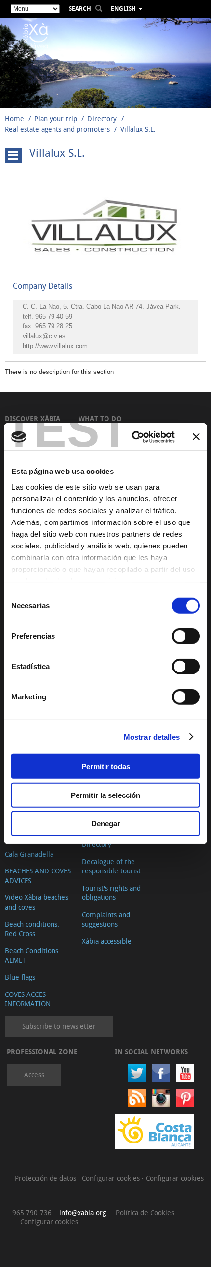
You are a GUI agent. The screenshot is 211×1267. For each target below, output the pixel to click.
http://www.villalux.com (55, 345)
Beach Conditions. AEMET (32, 955)
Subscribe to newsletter (59, 1026)
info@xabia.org (82, 1212)
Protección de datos (46, 1178)
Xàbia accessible (107, 940)
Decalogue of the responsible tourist (111, 866)
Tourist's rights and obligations (111, 892)
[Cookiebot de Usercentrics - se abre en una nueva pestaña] (133, 436)
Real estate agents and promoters (57, 129)
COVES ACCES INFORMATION (28, 999)
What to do (100, 418)
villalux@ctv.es (44, 336)
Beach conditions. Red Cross (32, 929)
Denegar (105, 824)
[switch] (186, 636)
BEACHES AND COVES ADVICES (38, 875)
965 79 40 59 (53, 316)
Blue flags (20, 977)
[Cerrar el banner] (196, 436)
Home (14, 118)
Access (34, 1074)
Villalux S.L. (138, 129)
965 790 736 (32, 1212)
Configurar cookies (112, 1178)
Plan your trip (55, 118)
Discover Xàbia (32, 418)
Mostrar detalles (152, 736)
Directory (102, 118)
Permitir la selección (105, 795)
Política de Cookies (145, 1212)
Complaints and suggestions (106, 919)
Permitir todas (105, 766)
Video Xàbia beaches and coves (36, 902)
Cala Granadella (29, 854)
